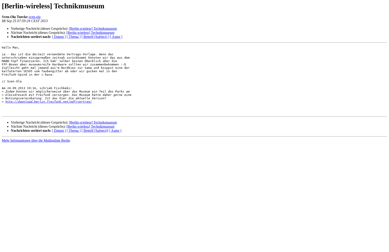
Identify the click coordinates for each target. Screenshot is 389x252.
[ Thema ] (74, 37)
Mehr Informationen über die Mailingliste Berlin (36, 140)
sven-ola (35, 17)
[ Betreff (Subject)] (94, 130)
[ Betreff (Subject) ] (95, 37)
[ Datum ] (59, 37)
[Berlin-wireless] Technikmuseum (93, 28)
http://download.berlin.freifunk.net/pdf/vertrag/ (48, 101)
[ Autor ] (116, 37)
